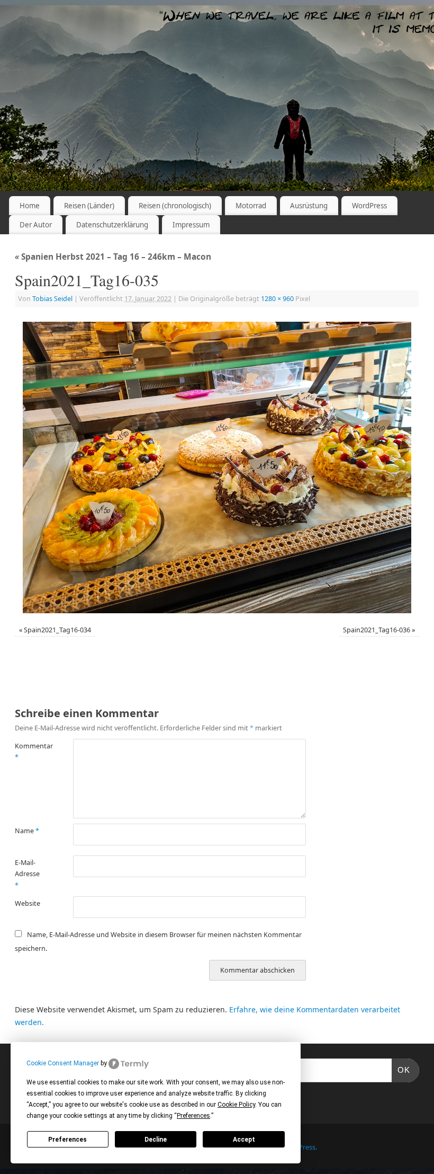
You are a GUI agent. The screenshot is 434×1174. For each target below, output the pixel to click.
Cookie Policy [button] (236, 1104)
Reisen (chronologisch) (175, 205)
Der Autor (36, 224)
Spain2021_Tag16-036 (376, 629)
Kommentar (29, 752)
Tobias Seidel (52, 298)
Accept (244, 1139)
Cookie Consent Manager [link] (62, 1063)
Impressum (191, 224)
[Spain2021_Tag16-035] (217, 467)
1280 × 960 (277, 298)
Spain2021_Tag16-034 (57, 629)
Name (27, 830)
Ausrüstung (309, 205)
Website (27, 903)
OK (401, 1069)
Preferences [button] (193, 1115)
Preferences (67, 1139)
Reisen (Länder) (89, 205)
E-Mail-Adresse (27, 874)
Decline (155, 1139)
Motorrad (251, 205)
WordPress (369, 205)
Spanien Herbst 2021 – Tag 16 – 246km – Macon (113, 256)
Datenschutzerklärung (112, 224)
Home (30, 205)
